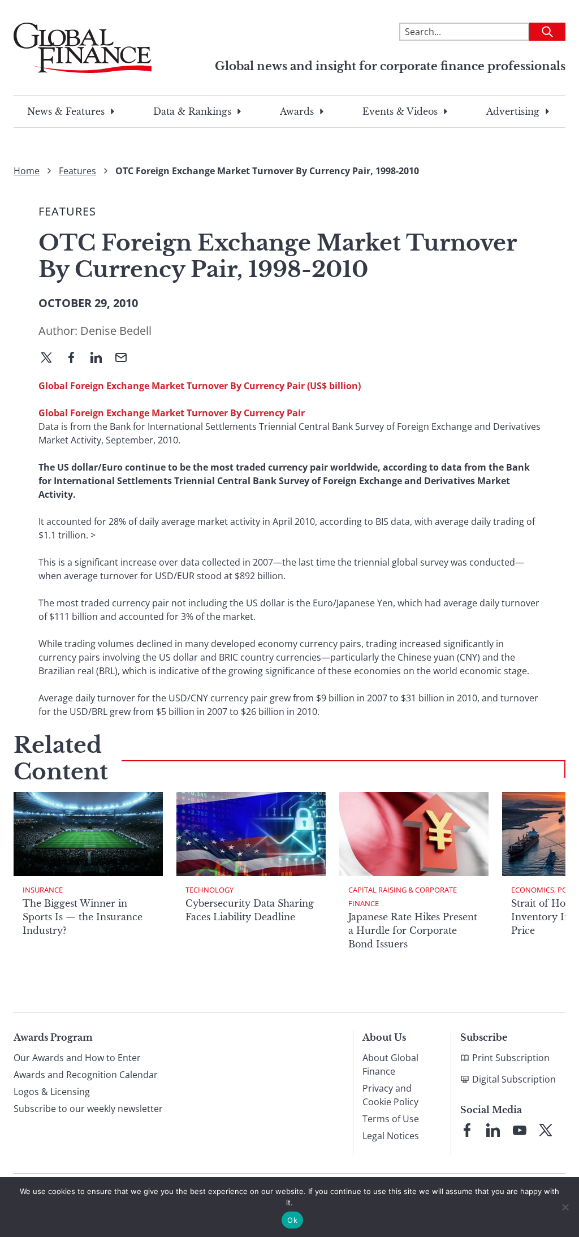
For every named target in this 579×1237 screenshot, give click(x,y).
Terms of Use (390, 1119)
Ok (292, 1220)
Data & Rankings (192, 111)
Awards (297, 111)
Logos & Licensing (52, 1091)
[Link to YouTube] (519, 1130)
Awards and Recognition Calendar (86, 1074)
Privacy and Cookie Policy (390, 1095)
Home (27, 171)
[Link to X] (545, 1130)
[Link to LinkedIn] (493, 1130)
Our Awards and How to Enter (77, 1057)
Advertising (512, 111)
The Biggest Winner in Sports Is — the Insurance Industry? (82, 917)
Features (77, 171)
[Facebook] (75, 358)
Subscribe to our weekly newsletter (88, 1108)
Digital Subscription (514, 1079)
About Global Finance (390, 1064)
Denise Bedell (116, 330)
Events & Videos (400, 111)
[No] (565, 1207)
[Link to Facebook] (467, 1130)
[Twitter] (50, 358)
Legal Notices (390, 1136)
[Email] (125, 358)
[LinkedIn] (100, 358)
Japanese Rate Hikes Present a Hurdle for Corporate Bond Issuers (412, 930)
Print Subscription (511, 1057)
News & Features (66, 111)
